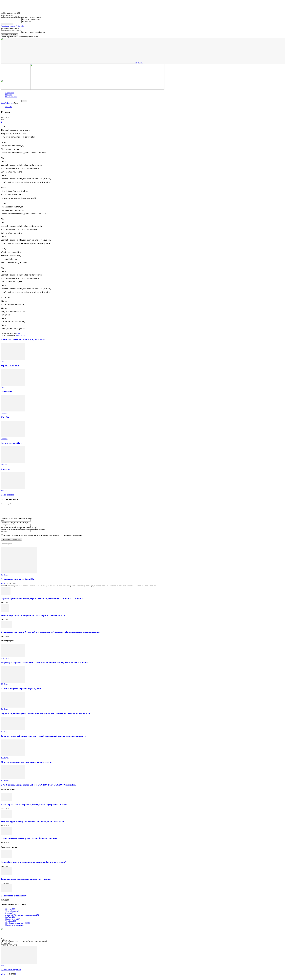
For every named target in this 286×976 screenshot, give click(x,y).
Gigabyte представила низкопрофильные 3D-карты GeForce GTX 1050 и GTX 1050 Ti (42, 598)
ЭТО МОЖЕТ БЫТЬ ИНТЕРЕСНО (15, 340)
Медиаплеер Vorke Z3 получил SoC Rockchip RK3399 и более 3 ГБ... (34, 615)
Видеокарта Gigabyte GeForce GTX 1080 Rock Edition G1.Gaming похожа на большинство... (45, 662)
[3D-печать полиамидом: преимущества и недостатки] (13, 756)
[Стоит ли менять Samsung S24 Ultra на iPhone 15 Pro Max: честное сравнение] (6, 834)
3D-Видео (4, 575)
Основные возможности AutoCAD (17, 579)
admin (3, 584)
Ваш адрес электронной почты (33, 32)
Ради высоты (20, 335)
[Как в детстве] (13, 488)
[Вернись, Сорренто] (13, 359)
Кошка (18, 333)
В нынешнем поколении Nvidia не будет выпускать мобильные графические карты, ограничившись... (50, 632)
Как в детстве (7, 495)
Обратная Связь (11, 97)
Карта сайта (9, 93)
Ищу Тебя (6, 417)
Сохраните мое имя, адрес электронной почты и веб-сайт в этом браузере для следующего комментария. (43, 535)
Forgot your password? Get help (12, 26)
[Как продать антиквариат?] (6, 891)
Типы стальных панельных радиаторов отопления (25, 879)
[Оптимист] (13, 463)
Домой (3, 103)
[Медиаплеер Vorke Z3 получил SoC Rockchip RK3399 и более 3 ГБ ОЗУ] (5, 611)
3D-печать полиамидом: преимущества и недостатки (26, 762)
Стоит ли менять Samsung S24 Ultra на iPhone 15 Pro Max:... (30, 838)
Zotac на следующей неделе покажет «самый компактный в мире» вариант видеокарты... (44, 736)
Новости (9, 103)
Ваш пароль (26, 21)
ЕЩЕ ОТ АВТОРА (38, 340)
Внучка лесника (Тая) (11, 443)
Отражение (6, 391)
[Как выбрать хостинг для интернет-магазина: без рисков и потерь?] (6, 858)
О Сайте (8, 95)
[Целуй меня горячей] (19, 963)
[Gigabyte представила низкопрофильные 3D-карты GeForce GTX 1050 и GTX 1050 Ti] (6, 594)
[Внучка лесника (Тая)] (13, 437)
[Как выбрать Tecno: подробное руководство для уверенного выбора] (6, 800)
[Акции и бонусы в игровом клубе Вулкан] (13, 682)
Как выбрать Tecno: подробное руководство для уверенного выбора (34, 804)
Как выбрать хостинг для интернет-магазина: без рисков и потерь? (33, 862)
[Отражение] (13, 385)
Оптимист (6, 469)
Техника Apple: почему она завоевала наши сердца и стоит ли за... (33, 821)
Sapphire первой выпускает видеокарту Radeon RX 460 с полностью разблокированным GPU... (47, 713)
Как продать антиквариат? (14, 896)
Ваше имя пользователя (31, 19)
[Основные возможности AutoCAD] (19, 573)
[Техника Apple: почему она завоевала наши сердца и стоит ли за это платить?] (6, 817)
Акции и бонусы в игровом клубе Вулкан (21, 688)
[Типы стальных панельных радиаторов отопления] (6, 874)
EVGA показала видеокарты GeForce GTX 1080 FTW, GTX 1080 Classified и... (38, 785)
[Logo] (15, 89)
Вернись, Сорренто (10, 365)
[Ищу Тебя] (13, 411)
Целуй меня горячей (11, 970)
